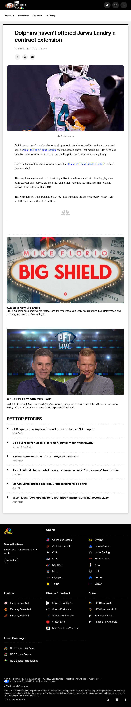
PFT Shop (50, 16)
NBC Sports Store (55, 679)
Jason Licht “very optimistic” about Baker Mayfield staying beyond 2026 (60, 497)
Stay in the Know (13, 544)
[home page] (15, 4)
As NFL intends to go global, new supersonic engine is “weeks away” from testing (66, 470)
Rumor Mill (23, 16)
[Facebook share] (17, 57)
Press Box (69, 679)
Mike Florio (17, 433)
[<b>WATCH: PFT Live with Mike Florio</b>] (65, 362)
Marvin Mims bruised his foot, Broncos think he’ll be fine (49, 484)
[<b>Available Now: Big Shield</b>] (65, 270)
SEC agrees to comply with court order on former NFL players (53, 429)
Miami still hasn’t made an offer (85, 164)
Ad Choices (81, 679)
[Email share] (32, 57)
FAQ (43, 679)
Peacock (37, 16)
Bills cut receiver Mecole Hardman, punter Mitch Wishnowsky (52, 442)
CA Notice (34, 681)
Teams (8, 16)
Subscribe (11, 560)
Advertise (8, 679)
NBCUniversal (22, 686)
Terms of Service (47, 681)
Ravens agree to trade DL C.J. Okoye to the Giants (45, 456)
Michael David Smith (22, 447)
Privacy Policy (94, 679)
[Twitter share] (25, 57)
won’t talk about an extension (39, 150)
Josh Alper (17, 461)
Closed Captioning (31, 679)
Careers (17, 679)
